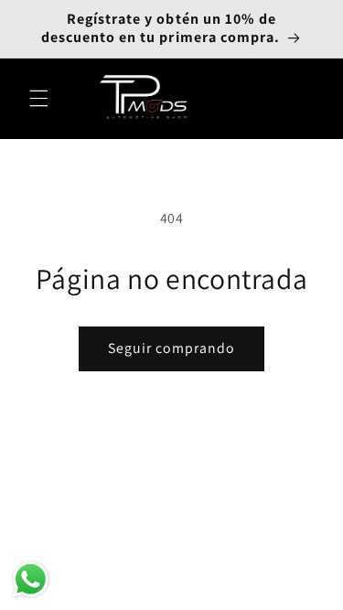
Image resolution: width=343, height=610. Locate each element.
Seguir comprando (172, 348)
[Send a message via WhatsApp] (30, 579)
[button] (38, 99)
